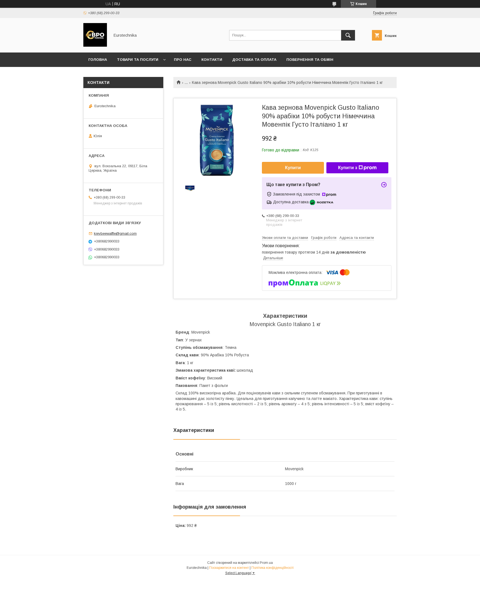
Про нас (182, 59)
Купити (293, 167)
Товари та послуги (137, 59)
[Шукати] (348, 35)
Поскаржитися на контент (229, 568)
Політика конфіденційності (272, 568)
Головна (97, 59)
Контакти (211, 59)
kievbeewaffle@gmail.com (115, 233)
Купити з (347, 167)
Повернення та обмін (309, 59)
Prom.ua (266, 563)
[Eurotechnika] (95, 45)
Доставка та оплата (254, 59)
